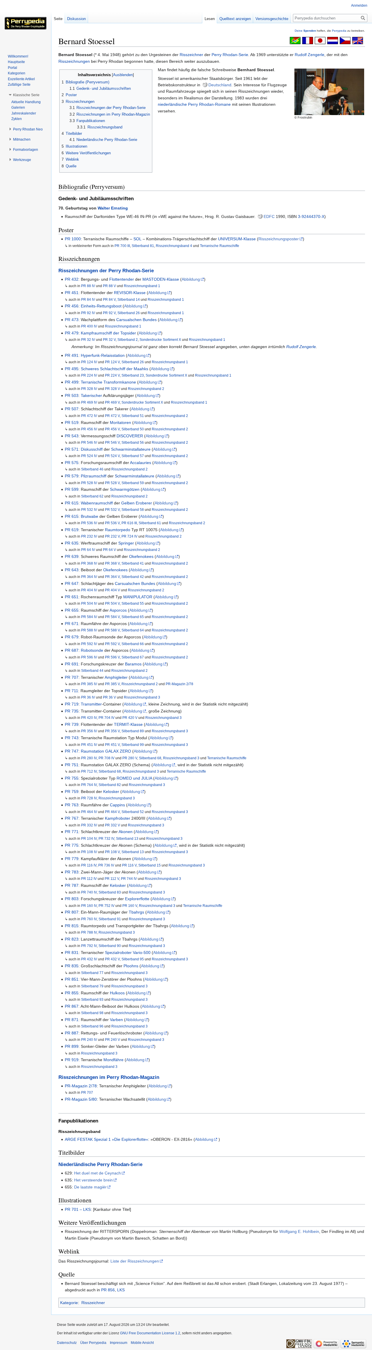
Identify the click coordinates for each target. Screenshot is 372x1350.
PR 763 (71, 805)
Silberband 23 (132, 375)
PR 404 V (112, 590)
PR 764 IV (89, 785)
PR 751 (71, 764)
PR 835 (71, 966)
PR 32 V (109, 339)
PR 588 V (112, 630)
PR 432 (71, 279)
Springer (126, 543)
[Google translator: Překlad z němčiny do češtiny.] (345, 40)
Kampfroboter (117, 818)
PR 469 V (112, 402)
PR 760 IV (89, 919)
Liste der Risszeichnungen (134, 1261)
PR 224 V (112, 375)
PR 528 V (112, 483)
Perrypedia (339, 30)
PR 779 (71, 858)
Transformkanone (119, 382)
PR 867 (71, 1006)
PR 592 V (112, 644)
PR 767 (71, 818)
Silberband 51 (132, 416)
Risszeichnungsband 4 (174, 246)
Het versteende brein (93, 1180)
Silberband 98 (92, 1013)
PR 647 (71, 583)
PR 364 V (112, 577)
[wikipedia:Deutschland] (205, 85)
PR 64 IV (88, 550)
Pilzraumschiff (93, 476)
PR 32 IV (88, 339)
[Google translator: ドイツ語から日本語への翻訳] (320, 40)
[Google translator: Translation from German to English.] (357, 40)
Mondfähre (113, 1059)
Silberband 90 (110, 946)
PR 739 (71, 724)
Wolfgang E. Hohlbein (299, 1231)
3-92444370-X (311, 216)
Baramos (133, 664)
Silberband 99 (132, 744)
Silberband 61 (150, 523)
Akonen (126, 831)
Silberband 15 (149, 865)
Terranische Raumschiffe (219, 246)
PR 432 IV (89, 959)
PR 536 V (112, 523)
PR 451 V (112, 744)
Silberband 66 (132, 644)
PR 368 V (112, 563)
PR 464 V (112, 812)
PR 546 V (112, 442)
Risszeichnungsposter (278, 239)
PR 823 (71, 939)
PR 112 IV (89, 878)
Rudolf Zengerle (309, 54)
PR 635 (71, 543)
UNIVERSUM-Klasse (237, 239)
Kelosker (111, 791)
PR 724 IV (129, 536)
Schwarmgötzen (125, 489)
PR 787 (71, 885)
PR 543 (71, 436)
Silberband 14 (128, 299)
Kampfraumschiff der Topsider (108, 333)
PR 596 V (112, 657)
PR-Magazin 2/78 (179, 684)
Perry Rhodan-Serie (230, 54)
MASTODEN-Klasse (160, 279)
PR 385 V (112, 684)
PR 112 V (112, 878)
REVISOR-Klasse (130, 292)
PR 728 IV (89, 798)
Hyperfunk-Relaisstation (103, 355)
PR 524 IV (89, 456)
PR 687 (71, 650)
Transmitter (91, 704)
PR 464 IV (89, 812)
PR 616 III (129, 523)
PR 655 (71, 610)
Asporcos (118, 610)
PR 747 (71, 751)
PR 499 (71, 382)
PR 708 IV (107, 758)
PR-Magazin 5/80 (81, 1099)
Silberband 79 (92, 986)
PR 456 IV (89, 429)
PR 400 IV (89, 326)
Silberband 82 (110, 785)
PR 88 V (109, 286)
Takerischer (91, 395)
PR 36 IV (88, 697)
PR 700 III (122, 246)
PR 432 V (112, 959)
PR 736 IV (106, 865)
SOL (137, 239)
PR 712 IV (89, 771)
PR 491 (71, 355)
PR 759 (71, 791)
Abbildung (191, 279)
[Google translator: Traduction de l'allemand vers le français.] (307, 40)
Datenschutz (67, 1343)
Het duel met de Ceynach (97, 1173)
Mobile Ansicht (142, 1343)
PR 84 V (109, 299)
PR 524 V (112, 456)
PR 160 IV (89, 905)
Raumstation (92, 751)
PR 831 (71, 952)
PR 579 (71, 476)
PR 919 (71, 1059)
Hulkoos (117, 993)
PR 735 (71, 711)
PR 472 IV (89, 416)
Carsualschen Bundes (136, 319)
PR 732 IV (106, 838)
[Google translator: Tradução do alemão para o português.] (295, 40)
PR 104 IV (89, 838)
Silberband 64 (132, 630)
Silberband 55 (132, 603)
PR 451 (71, 292)
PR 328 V (112, 389)
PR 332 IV (89, 825)
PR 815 (71, 925)
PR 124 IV (89, 362)
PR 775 (71, 845)
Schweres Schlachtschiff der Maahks (114, 368)
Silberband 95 (132, 959)
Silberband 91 (110, 919)
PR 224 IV (89, 375)
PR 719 (71, 704)
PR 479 (71, 333)
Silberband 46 (92, 469)
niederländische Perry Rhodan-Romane (194, 104)
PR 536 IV (89, 523)
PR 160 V (129, 905)
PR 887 (71, 1033)
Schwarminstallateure (131, 449)
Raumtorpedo (117, 529)
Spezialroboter (118, 952)
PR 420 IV (89, 717)
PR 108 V (112, 852)
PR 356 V (112, 731)
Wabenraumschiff (97, 503)
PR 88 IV (88, 286)
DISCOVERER (130, 436)
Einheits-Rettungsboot (101, 306)
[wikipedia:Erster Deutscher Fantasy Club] (260, 216)
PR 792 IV (89, 946)
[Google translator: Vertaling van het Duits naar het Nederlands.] (332, 40)
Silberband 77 (92, 973)
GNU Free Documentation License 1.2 (150, 1333)
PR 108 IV (89, 852)
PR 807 (71, 912)
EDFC (269, 216)
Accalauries (140, 462)
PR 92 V (109, 313)
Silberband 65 (132, 617)
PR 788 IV (89, 932)
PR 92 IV (88, 313)
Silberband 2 (127, 339)
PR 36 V (109, 697)
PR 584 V (112, 617)
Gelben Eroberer (136, 503)
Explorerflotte (137, 898)
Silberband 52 (132, 812)
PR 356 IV (89, 731)
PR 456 (71, 306)
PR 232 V (112, 536)
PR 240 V (112, 1039)
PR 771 (71, 831)
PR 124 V (112, 362)
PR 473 (71, 319)
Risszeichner (191, 54)
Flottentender (121, 279)
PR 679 (71, 637)
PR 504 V (112, 603)
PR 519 (71, 422)
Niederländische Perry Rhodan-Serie (100, 1164)
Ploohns (131, 966)
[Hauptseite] (25, 23)
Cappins (117, 805)
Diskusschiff (92, 449)
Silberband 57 (132, 456)
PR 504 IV (89, 603)
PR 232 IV (89, 536)
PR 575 (71, 462)
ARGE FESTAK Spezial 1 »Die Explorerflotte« (106, 1139)
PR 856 (108, 1290)
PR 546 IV (89, 442)
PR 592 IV (89, 644)
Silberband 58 (132, 509)
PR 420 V (129, 717)
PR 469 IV (89, 402)
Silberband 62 (92, 496)
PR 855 (71, 993)
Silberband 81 (143, 246)
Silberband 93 (92, 999)
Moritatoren (120, 422)
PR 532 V (112, 509)
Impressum (118, 1343)
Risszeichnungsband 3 (142, 697)
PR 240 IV (89, 1039)
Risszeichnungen (74, 61)
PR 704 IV (107, 717)
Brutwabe (89, 516)
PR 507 (71, 409)
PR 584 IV (89, 617)
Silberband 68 (150, 758)
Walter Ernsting (113, 208)
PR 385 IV (89, 684)
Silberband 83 (110, 892)
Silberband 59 (132, 483)
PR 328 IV (89, 389)
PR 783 (71, 872)
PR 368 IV (89, 563)
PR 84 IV (88, 299)
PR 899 (71, 1046)
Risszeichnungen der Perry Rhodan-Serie (106, 270)
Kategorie (69, 1302)
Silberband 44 (92, 670)
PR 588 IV (89, 630)
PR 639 (71, 556)
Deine (305, 30)
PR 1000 (73, 239)
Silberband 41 (132, 563)
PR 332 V (112, 825)
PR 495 (71, 368)
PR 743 (71, 737)
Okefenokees (141, 556)
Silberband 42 (132, 577)
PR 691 (71, 664)
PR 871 (71, 1019)
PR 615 (71, 503)
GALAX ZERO (118, 751)
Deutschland (219, 85)
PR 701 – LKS (78, 1209)
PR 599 (71, 489)
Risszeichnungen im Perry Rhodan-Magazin (108, 1077)
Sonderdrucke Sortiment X (160, 339)
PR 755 (71, 778)
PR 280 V (129, 758)
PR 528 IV (89, 483)
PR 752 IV (107, 905)
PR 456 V (112, 429)
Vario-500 (142, 952)
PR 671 (71, 623)
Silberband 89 (132, 731)
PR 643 (71, 569)
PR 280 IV (89, 758)
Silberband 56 (132, 442)
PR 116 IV (88, 865)
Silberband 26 (128, 313)
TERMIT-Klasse (128, 724)
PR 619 (71, 529)
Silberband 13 (127, 838)
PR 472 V (112, 416)
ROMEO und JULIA (134, 778)
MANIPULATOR (137, 597)
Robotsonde (92, 650)
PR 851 (71, 979)
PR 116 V (129, 865)
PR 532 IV (89, 509)
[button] (26, 95)
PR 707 (71, 677)
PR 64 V (109, 550)
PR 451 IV (89, 744)
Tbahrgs (136, 912)
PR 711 (71, 690)
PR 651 (71, 597)
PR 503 (71, 395)
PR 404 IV (89, 590)
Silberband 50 (132, 429)
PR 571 (71, 449)
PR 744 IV (129, 878)
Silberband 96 (92, 1026)
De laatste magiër (90, 1187)
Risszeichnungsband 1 (142, 286)
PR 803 (71, 898)
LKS (121, 1290)
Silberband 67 (132, 657)
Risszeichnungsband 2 (146, 389)
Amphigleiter (116, 677)
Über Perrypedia (93, 1343)
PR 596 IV (89, 657)
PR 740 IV (89, 892)
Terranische (91, 382)
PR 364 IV (89, 577)
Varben (116, 1019)
